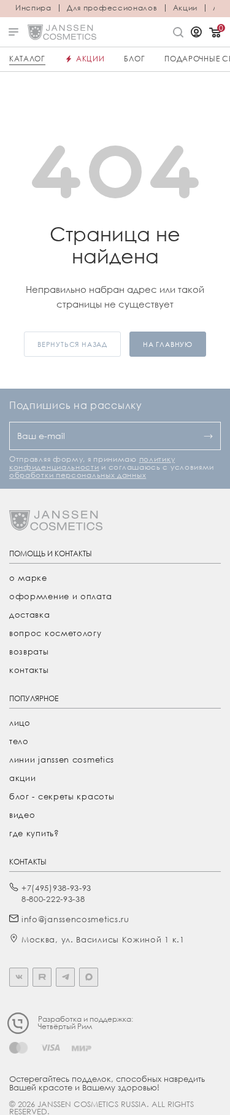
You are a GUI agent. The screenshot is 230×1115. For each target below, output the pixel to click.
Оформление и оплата (60, 596)
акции (22, 778)
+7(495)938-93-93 (56, 888)
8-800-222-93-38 (53, 899)
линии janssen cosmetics (61, 759)
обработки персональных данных (77, 475)
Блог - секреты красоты (61, 796)
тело (19, 741)
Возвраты (29, 651)
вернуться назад (72, 344)
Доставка (29, 615)
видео (22, 815)
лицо (20, 723)
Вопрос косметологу (55, 633)
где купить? (34, 833)
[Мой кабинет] (196, 33)
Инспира (33, 8)
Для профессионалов (112, 8)
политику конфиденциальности (92, 463)
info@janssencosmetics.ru (75, 919)
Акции (185, 8)
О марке (28, 578)
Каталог (27, 58)
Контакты (29, 670)
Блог (134, 58)
